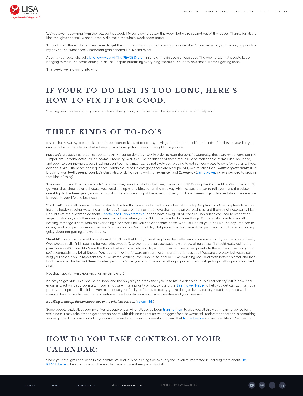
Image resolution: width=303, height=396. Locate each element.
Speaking (191, 11)
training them (173, 309)
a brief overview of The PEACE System (116, 57)
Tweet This (145, 302)
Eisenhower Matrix (190, 285)
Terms (56, 385)
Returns (29, 385)
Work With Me (216, 11)
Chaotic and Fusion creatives (122, 214)
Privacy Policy (86, 385)
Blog (265, 11)
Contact (283, 11)
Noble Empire (193, 318)
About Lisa (244, 11)
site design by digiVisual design (179, 385)
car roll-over (206, 172)
